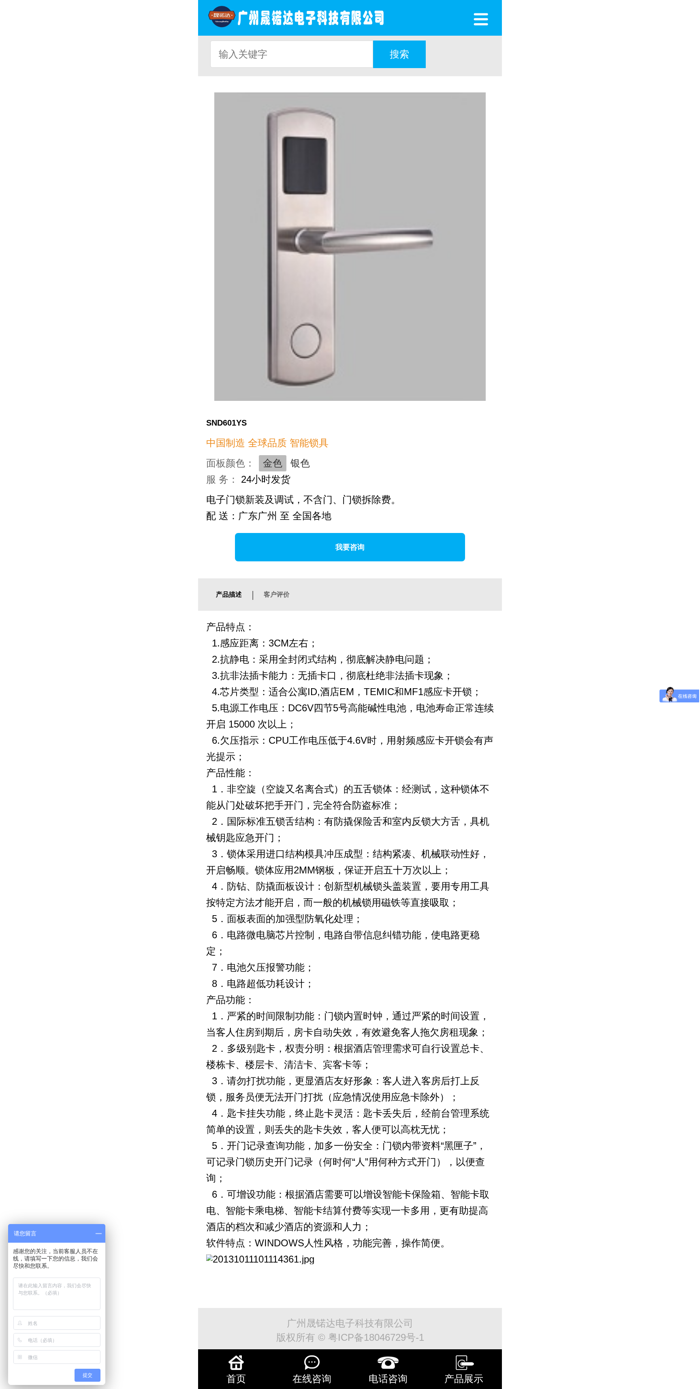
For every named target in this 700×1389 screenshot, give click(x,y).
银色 (300, 463)
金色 (272, 463)
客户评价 (277, 594)
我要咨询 (350, 547)
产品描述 (229, 594)
